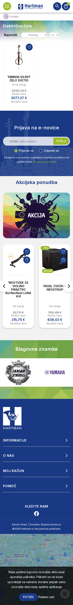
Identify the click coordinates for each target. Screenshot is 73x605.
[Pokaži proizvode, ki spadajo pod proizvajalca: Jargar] (18, 372)
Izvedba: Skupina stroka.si (45, 524)
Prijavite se (26, 150)
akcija (48, 271)
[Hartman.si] (12, 418)
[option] (18, 286)
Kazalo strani (19, 524)
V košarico (26, 260)
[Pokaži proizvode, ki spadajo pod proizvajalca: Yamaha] (55, 372)
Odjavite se (51, 150)
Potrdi (28, 597)
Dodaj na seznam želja (29, 47)
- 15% (45, 248)
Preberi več (46, 597)
